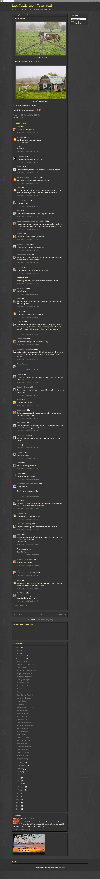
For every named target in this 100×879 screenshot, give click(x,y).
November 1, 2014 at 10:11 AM (28, 294)
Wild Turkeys (21, 689)
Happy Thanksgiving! (24, 674)
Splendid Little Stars (24, 559)
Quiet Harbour (22, 716)
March (20, 784)
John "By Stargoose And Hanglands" (30, 221)
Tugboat (20, 692)
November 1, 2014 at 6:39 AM (27, 196)
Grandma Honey (23, 387)
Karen (19, 399)
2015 (18, 650)
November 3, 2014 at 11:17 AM (28, 588)
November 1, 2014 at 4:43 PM (27, 395)
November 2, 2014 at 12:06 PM (28, 555)
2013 (18, 794)
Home (40, 614)
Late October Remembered (26, 695)
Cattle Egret (21, 701)
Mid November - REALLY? (26, 707)
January (21, 790)
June (20, 775)
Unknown (20, 137)
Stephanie (20, 452)
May (19, 778)
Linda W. (20, 374)
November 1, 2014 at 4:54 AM (27, 132)
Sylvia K (20, 322)
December (21, 656)
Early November (23, 731)
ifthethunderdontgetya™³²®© (28, 484)
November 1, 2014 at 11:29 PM (28, 509)
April (19, 781)
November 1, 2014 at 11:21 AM (28, 317)
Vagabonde (21, 410)
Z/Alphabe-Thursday (24, 722)
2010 (18, 803)
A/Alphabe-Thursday (24, 698)
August (20, 769)
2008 (18, 809)
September (22, 766)
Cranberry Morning (24, 524)
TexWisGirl (21, 288)
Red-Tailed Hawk (23, 713)
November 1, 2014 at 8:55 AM (27, 263)
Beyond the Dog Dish (25, 349)
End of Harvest (22, 728)
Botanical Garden (23, 756)
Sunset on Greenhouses (25, 664)
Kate (18, 211)
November (21, 659)
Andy (19, 127)
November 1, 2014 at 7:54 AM (27, 229)
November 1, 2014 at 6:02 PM (27, 448)
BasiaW (20, 364)
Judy (19, 298)
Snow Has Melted (23, 686)
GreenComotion (23, 435)
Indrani (19, 234)
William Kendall (23, 244)
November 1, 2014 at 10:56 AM (28, 307)
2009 (18, 806)
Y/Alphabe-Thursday (24, 747)
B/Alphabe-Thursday (24, 677)
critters (21, 117)
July (19, 772)
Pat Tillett (20, 593)
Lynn (19, 187)
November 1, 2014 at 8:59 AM (27, 273)
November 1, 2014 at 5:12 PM (27, 418)
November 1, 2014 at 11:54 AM (28, 334)
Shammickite (22, 339)
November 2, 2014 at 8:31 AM (27, 530)
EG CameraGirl (28, 819)
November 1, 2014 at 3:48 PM (27, 370)
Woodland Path (22, 719)
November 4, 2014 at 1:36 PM (27, 601)
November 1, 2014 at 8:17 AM (27, 240)
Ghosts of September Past (26, 671)
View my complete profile (22, 829)
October (21, 762)
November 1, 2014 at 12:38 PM (28, 344)
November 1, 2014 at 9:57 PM (27, 469)
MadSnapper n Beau (24, 255)
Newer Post (18, 614)
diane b (19, 167)
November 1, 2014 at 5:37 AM (27, 173)
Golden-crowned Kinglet (25, 725)
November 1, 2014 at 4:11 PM (27, 382)
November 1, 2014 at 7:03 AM (27, 206)
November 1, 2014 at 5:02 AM (27, 152)
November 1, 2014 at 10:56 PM (28, 496)
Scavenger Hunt (23, 710)
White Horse (21, 734)
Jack (18, 501)
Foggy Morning (22, 759)
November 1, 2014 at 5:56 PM (27, 431)
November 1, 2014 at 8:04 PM (27, 458)
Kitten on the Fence (24, 740)
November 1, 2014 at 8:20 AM (27, 250)
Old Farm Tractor (23, 683)
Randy (19, 463)
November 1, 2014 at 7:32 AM (27, 216)
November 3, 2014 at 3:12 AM (27, 576)
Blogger (62, 868)
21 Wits (19, 311)
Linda (19, 473)
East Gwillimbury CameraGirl (32, 5)
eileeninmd (21, 423)
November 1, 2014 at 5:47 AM (27, 183)
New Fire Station (23, 661)
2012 (18, 797)
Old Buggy (21, 704)
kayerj (19, 580)
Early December (23, 743)
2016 (18, 647)
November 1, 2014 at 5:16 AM (27, 162)
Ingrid (19, 570)
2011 (18, 800)
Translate (77, 23)
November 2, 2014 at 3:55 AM (27, 519)
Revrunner (21, 156)
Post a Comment (21, 605)
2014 (18, 653)
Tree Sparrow (22, 667)
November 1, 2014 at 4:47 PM (27, 405)
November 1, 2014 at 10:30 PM (28, 479)
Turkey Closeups (23, 680)
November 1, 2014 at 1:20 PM (27, 359)
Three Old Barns (23, 753)
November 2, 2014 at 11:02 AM (28, 544)
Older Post (61, 614)
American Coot (22, 750)
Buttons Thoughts (23, 200)
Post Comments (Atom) (44, 620)
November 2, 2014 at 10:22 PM (28, 565)
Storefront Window (23, 737)
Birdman (20, 267)
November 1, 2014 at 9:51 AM (27, 284)
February (21, 787)
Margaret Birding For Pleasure (28, 177)
